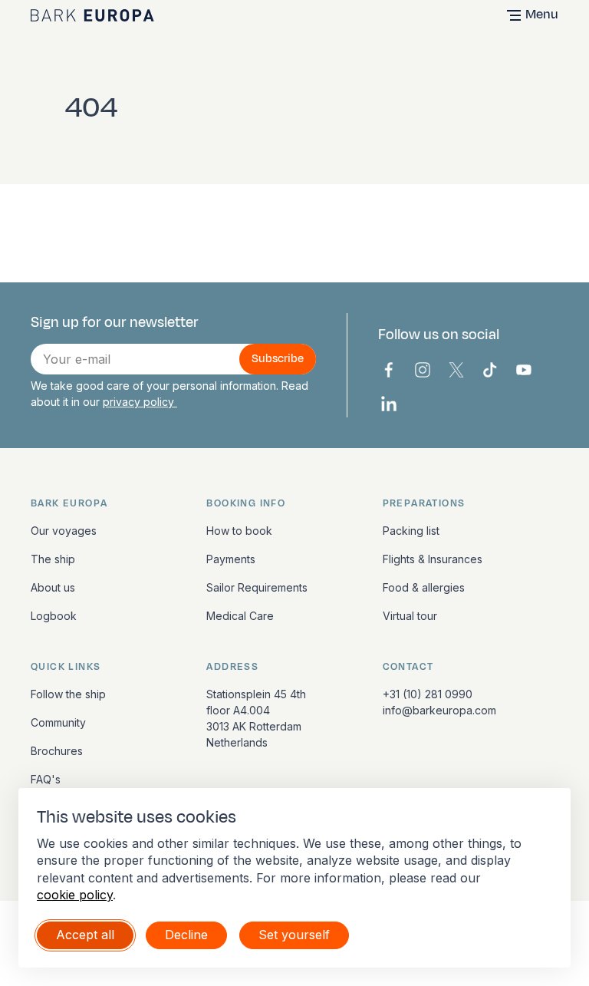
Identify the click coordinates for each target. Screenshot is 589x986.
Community (58, 722)
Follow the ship (68, 694)
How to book (239, 530)
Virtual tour (410, 615)
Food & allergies (424, 587)
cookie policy (75, 894)
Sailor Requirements (257, 587)
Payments (230, 559)
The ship (53, 559)
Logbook (54, 615)
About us (53, 587)
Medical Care (240, 615)
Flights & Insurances (432, 559)
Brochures (57, 750)
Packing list (411, 530)
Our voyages (64, 530)
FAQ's (46, 779)
